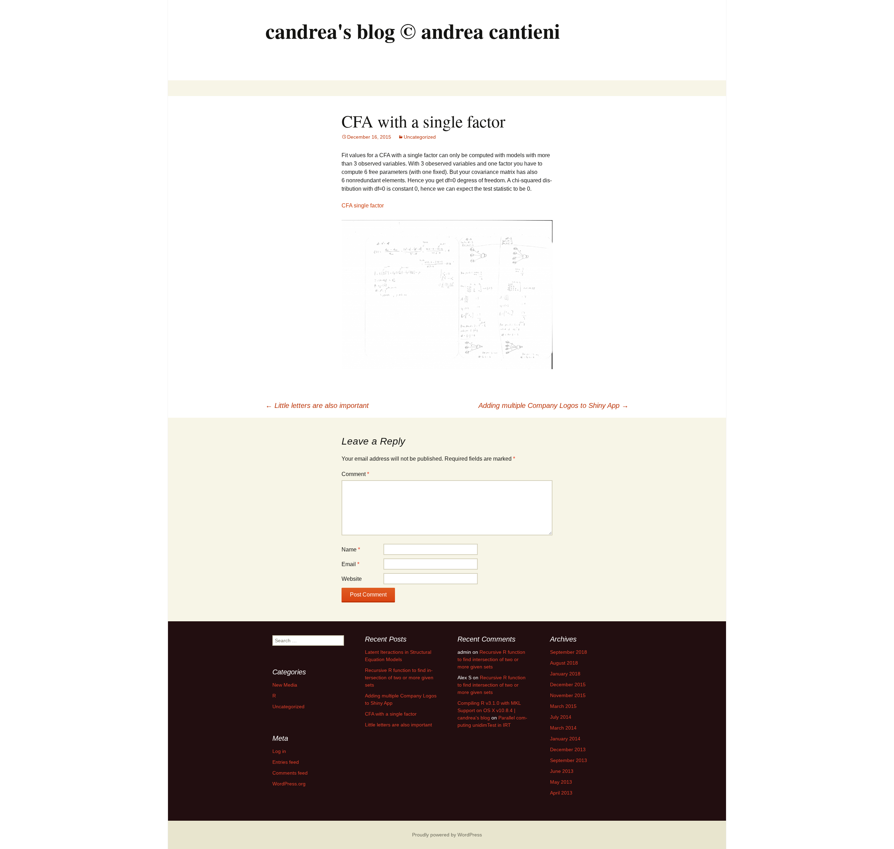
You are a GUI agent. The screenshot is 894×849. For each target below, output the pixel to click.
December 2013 (568, 749)
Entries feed (285, 762)
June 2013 (561, 771)
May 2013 (561, 782)
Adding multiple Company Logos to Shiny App (553, 405)
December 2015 (568, 684)
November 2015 (568, 695)
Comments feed (290, 773)
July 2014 (560, 717)
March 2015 (563, 706)
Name (351, 549)
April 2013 (561, 793)
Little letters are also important (317, 405)
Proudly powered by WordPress (447, 834)
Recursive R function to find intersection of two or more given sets (399, 677)
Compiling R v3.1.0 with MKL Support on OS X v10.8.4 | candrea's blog (489, 710)
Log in (279, 751)
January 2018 (565, 673)
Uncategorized (420, 137)
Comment (355, 474)
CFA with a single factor (391, 714)
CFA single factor (363, 205)
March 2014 (563, 728)
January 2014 (565, 738)
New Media (284, 685)
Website (352, 579)
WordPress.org (289, 783)
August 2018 (564, 663)
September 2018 (568, 652)
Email (350, 564)
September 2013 (568, 760)
